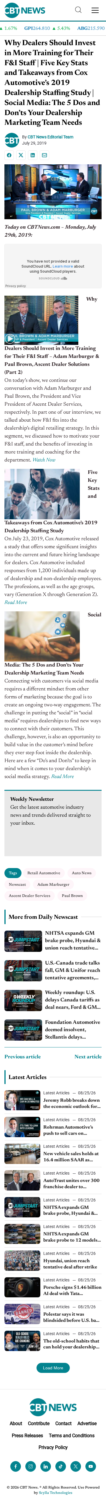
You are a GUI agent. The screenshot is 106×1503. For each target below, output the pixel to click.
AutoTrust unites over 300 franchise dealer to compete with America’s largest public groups (71, 1184)
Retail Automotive (43, 873)
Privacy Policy (53, 1447)
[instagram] (30, 1466)
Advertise (87, 1423)
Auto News (82, 873)
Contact (63, 1423)
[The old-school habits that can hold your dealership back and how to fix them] (22, 1341)
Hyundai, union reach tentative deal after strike (70, 1264)
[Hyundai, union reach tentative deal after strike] (22, 1260)
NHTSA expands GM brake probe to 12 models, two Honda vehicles (71, 1238)
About (16, 1423)
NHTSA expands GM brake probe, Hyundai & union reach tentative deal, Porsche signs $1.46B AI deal (72, 941)
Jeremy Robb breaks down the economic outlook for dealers (71, 1104)
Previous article (22, 1057)
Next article (88, 1057)
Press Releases (27, 1435)
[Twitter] (75, 1466)
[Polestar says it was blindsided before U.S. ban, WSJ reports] (22, 1314)
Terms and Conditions (72, 1435)
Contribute (38, 1423)
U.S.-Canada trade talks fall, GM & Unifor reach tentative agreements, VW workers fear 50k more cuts (72, 971)
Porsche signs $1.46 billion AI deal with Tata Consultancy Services (72, 1291)
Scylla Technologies (55, 1493)
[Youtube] (90, 1466)
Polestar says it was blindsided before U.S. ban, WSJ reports (71, 1318)
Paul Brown (72, 896)
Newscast (17, 885)
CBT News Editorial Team (50, 137)
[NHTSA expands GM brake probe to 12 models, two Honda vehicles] (22, 1234)
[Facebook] (9, 155)
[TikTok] (60, 1466)
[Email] (44, 155)
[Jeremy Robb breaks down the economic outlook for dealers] (22, 1100)
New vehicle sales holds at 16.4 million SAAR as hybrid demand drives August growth (71, 1157)
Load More (53, 1368)
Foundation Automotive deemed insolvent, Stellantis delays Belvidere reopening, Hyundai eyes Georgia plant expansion (72, 1031)
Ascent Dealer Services (29, 896)
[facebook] (15, 1466)
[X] (21, 155)
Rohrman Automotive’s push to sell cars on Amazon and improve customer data (68, 1131)
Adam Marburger (53, 885)
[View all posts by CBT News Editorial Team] (13, 140)
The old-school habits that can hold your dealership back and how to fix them (71, 1345)
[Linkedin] (32, 155)
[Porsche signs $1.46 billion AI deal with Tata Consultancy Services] (22, 1287)
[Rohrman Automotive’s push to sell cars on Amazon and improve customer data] (22, 1127)
